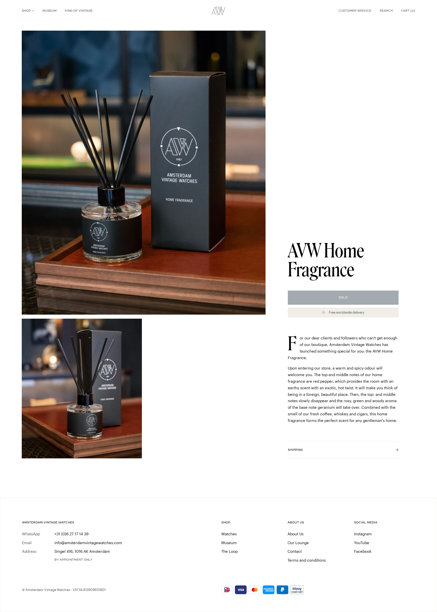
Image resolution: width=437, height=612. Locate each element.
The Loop (229, 551)
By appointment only (73, 559)
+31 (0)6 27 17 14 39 (71, 534)
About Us (295, 534)
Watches (229, 534)
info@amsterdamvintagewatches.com (88, 542)
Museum (49, 10)
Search (386, 10)
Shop (26, 10)
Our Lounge (298, 542)
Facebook (363, 551)
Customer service (354, 10)
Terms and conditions (307, 560)
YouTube (361, 542)
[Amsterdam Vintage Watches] (218, 11)
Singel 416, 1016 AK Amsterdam (82, 551)
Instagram (363, 534)
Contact (295, 551)
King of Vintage (79, 10)
